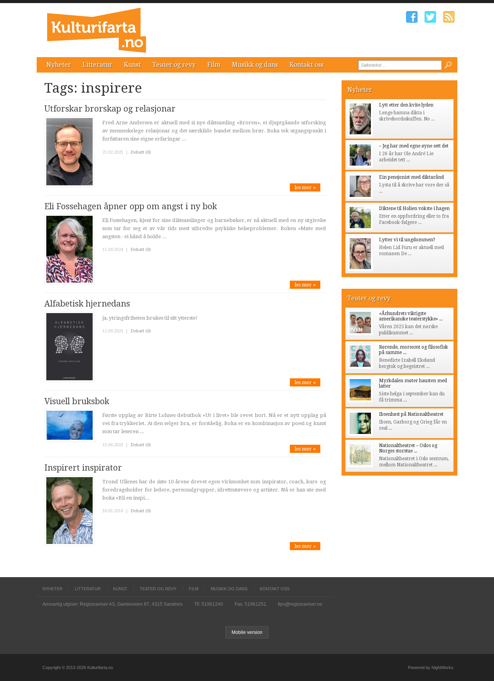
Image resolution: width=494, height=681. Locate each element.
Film (213, 64)
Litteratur (97, 64)
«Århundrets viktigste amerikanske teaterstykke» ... (411, 316)
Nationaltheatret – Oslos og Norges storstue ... (408, 448)
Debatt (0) (140, 152)
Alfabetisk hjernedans (87, 303)
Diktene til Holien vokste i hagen (414, 208)
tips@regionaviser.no (300, 604)
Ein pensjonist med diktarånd (411, 177)
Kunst (132, 64)
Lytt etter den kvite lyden (406, 105)
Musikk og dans (255, 64)
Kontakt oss (306, 64)
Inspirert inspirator (83, 468)
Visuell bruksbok (76, 401)
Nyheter (58, 64)
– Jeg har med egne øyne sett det (413, 146)
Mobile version (247, 632)
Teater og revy (174, 64)
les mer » (305, 187)
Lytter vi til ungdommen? (407, 239)
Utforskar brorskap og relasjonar (110, 109)
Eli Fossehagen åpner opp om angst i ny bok (130, 206)
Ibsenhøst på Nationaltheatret (411, 414)
